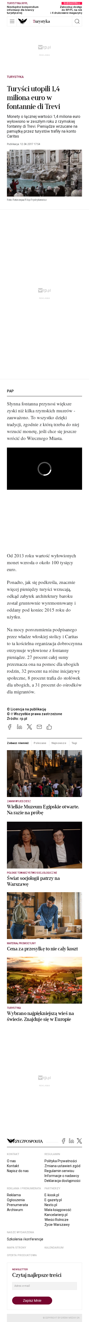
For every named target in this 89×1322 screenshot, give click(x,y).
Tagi (74, 743)
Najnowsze (58, 743)
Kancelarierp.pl (55, 1215)
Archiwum (15, 1210)
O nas (11, 1161)
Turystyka (15, 77)
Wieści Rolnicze (56, 1220)
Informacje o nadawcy (61, 1176)
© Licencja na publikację (26, 709)
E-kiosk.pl (51, 1195)
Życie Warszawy (57, 1225)
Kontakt (13, 1166)
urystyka (41, 21)
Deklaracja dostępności (62, 1181)
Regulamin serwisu (59, 1171)
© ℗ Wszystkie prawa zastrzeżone (34, 714)
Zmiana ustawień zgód (62, 1166)
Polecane (40, 743)
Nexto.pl (50, 1205)
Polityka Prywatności (60, 1161)
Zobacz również (17, 743)
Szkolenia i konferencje (25, 1239)
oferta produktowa (22, 1255)
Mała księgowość (57, 1210)
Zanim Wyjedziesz (19, 801)
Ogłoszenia (16, 1200)
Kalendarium (54, 1247)
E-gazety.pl (53, 1200)
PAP (10, 391)
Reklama (14, 1195)
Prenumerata (17, 1205)
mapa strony (16, 1247)
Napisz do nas (18, 1171)
